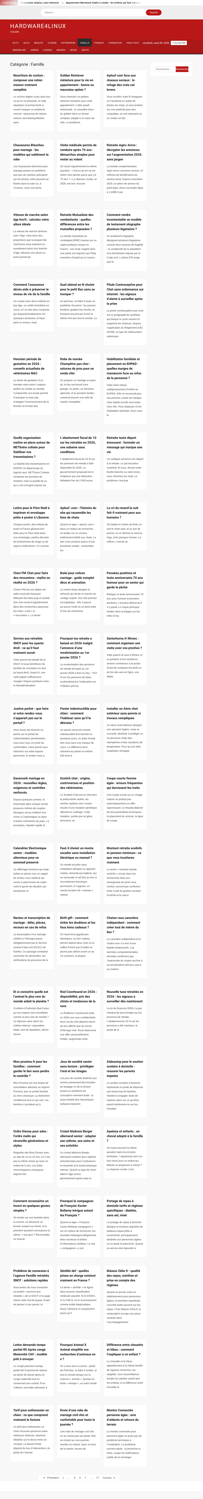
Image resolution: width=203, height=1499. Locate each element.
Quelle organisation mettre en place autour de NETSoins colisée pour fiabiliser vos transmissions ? (31, 447)
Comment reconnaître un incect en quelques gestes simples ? (31, 1206)
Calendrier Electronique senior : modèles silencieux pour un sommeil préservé (29, 855)
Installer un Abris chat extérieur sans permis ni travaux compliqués (124, 713)
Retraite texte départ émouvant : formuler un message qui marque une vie (124, 445)
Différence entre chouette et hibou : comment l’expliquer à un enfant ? (125, 1350)
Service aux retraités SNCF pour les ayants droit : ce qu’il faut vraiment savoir (28, 645)
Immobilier (19, 50)
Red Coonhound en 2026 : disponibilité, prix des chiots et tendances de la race (78, 999)
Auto (26, 43)
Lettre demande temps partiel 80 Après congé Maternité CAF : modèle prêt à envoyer (30, 1352)
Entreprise (68, 43)
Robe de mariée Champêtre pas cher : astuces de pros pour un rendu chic (77, 366)
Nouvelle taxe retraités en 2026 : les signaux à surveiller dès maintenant (125, 997)
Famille (84, 43)
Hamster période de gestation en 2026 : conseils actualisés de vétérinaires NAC (28, 366)
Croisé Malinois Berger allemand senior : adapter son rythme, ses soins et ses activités (78, 1138)
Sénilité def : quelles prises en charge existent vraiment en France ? (78, 1276)
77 (97, 1477)
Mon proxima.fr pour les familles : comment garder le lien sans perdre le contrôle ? (31, 1068)
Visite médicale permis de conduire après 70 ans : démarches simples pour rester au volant (78, 152)
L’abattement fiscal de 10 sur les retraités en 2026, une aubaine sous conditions (78, 445)
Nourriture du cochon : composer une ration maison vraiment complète (29, 82)
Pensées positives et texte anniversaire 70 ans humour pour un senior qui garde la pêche (125, 580)
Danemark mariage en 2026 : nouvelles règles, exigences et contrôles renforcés (30, 785)
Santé (85, 50)
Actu (16, 43)
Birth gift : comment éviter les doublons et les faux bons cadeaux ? (77, 923)
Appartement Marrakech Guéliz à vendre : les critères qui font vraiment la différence (89, 2)
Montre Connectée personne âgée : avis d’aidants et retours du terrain (123, 1417)
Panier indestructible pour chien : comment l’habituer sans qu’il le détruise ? (78, 715)
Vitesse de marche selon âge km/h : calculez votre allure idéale (31, 220)
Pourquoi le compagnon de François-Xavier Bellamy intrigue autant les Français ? (76, 1208)
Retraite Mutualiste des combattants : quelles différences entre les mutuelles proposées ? (76, 222)
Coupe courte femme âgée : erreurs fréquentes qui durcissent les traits (125, 783)
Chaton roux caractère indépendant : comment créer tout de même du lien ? (123, 925)
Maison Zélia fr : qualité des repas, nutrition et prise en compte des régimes (123, 1278)
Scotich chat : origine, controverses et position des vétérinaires (77, 783)
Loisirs (47, 50)
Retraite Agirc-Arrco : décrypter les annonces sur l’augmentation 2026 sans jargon (124, 152)
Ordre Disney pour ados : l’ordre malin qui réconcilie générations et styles (30, 1138)
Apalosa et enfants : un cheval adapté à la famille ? (125, 1136)
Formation (115, 43)
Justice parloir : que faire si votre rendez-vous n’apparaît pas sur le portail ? (31, 715)
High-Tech (133, 43)
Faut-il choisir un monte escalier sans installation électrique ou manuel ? (77, 853)
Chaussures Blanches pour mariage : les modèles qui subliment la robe (31, 152)
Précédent (53, 1477)
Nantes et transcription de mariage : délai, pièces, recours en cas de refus (31, 923)
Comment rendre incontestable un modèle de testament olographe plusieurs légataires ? (124, 222)
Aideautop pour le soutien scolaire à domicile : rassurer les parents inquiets (125, 1068)
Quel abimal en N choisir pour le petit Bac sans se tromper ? (77, 289)
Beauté (38, 43)
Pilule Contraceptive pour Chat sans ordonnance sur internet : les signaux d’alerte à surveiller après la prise (125, 294)
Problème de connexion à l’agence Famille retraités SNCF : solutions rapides (31, 1276)
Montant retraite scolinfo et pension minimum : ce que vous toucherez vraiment (124, 855)
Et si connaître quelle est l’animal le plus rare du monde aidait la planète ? (31, 997)
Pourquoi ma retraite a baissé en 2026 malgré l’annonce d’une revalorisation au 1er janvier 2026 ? (76, 648)
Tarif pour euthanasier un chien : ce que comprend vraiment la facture (31, 1415)
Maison (61, 50)
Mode (73, 50)
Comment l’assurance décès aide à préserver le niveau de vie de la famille (31, 289)
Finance (99, 43)
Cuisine (52, 43)
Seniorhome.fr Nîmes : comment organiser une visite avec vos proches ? (124, 643)
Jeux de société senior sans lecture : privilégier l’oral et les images (77, 1066)
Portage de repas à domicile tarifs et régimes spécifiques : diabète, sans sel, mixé (125, 1208)
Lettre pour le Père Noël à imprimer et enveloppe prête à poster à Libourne (31, 513)
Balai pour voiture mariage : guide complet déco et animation (77, 578)
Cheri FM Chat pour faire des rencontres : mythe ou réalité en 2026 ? (31, 578)
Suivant (107, 1477)
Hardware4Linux (38, 26)
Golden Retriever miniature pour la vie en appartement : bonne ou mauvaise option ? (77, 82)
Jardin (34, 50)
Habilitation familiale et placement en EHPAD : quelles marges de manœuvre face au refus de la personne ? (124, 368)
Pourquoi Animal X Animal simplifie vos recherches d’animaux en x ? (77, 1352)
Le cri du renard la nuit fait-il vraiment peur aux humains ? (124, 513)
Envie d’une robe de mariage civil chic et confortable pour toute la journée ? (77, 1417)
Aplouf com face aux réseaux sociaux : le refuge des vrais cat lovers (121, 82)
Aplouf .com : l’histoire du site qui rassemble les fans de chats (78, 513)
